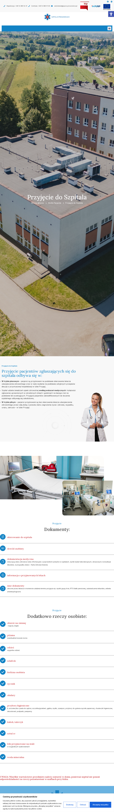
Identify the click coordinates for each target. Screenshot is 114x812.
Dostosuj (69, 805)
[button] (111, 14)
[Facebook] (108, 1)
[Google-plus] (111, 1)
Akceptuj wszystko (100, 805)
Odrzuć (83, 805)
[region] (57, 802)
